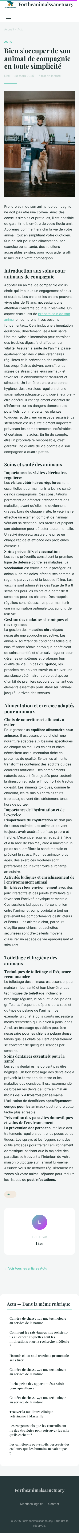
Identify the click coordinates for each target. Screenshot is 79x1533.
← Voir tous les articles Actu (25, 1268)
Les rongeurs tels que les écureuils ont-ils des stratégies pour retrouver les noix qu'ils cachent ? (39, 1430)
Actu (20, 29)
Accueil (9, 29)
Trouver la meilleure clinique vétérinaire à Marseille (31, 1414)
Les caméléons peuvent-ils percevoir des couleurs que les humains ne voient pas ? (39, 1448)
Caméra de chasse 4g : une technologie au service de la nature (37, 1320)
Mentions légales (31, 1504)
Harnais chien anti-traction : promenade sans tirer (39, 1357)
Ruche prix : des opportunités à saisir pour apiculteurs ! (36, 1386)
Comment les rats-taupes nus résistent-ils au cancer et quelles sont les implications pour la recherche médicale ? (39, 1339)
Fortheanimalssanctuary (45, 4)
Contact (53, 1504)
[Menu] (8, 18)
